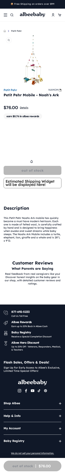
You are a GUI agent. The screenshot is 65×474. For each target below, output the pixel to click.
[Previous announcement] (5, 4)
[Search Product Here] (12, 15)
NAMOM (53, 89)
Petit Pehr (16, 31)
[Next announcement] (60, 4)
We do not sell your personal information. (32, 453)
